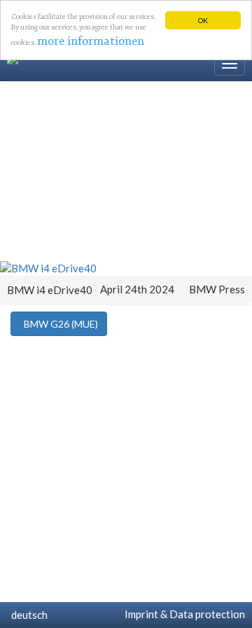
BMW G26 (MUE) (59, 324)
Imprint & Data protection (182, 614)
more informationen (90, 41)
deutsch (27, 614)
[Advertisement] (126, 170)
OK (203, 20)
